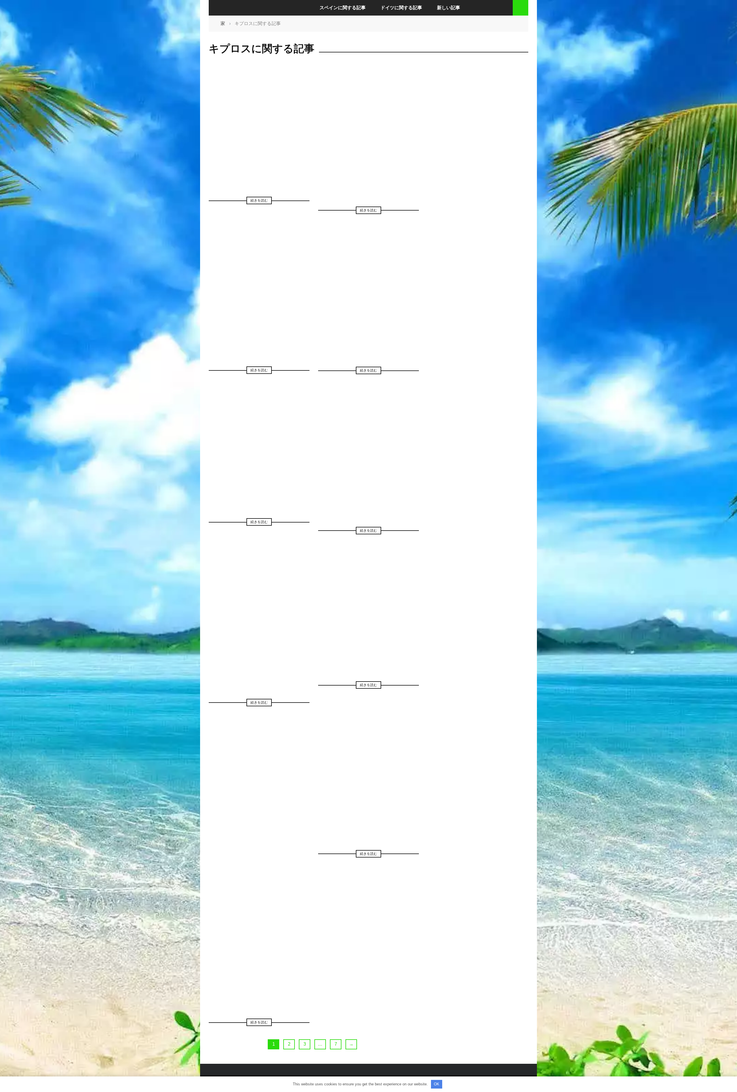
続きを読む (259, 200)
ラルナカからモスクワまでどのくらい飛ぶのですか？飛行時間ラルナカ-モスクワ (369, 795)
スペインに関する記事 (343, 7)
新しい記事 (448, 7)
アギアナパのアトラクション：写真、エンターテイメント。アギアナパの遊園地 (368, 151)
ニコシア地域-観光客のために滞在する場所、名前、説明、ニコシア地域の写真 (259, 963)
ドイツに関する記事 (401, 7)
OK (436, 1084)
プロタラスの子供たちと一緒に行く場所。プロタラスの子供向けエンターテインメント (368, 311)
